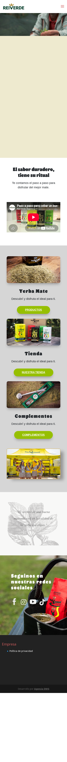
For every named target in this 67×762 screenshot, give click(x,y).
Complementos (33, 434)
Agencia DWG (41, 688)
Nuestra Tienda (33, 372)
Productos (33, 309)
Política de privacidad (21, 650)
